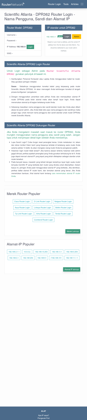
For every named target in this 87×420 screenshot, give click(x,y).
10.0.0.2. (27, 251)
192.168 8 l (41, 257)
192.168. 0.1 (57, 251)
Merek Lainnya (73, 231)
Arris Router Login (43, 213)
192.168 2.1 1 (13, 251)
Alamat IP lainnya (72, 269)
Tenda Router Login (63, 213)
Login (30, 47)
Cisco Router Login (22, 201)
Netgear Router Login (63, 201)
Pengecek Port (44, 418)
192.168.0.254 (72, 251)
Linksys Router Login (42, 207)
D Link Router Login (42, 201)
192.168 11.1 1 (72, 257)
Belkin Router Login (63, 207)
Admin (76, 36)
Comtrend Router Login (43, 219)
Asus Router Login (22, 207)
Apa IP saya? (43, 415)
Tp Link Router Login (23, 213)
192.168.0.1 (51, 36)
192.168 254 (28, 257)
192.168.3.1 (14, 257)
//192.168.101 (56, 257)
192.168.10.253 (41, 251)
